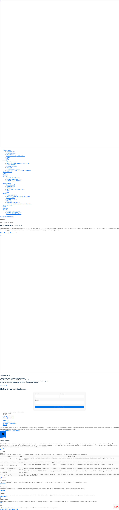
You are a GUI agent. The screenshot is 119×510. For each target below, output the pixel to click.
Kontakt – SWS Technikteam (13, 180)
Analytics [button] (2, 490)
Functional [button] (2, 477)
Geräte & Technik (7, 172)
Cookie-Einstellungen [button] (5, 430)
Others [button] (1, 503)
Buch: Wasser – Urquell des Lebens (15, 156)
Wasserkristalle (10, 154)
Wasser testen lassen (11, 161)
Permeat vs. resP (10, 151)
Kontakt (5, 176)
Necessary (3, 451)
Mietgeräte (9, 167)
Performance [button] (3, 483)
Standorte (5, 175)
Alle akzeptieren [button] (15, 430)
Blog (7, 159)
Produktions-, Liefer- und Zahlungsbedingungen (18, 170)
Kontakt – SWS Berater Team (14, 179)
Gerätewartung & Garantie (13, 169)
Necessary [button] (2, 448)
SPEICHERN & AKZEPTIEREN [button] (9, 509)
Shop (4, 173)
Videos (8, 157)
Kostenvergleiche (10, 164)
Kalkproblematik (10, 153)
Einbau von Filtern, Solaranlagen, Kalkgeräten (18, 163)
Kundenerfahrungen (11, 166)
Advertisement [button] (3, 496)
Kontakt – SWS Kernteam (13, 177)
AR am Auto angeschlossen (7, 232)
